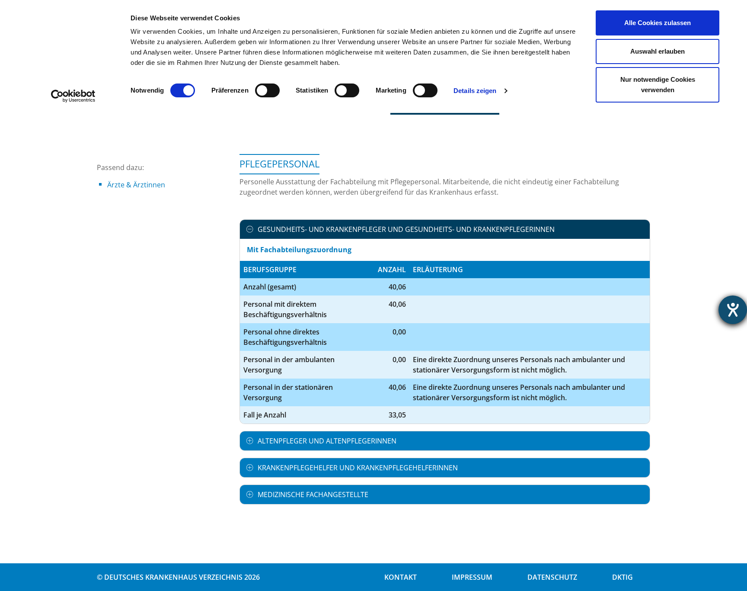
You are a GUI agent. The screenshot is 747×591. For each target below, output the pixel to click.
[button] (445, 229)
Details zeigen (474, 90)
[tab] (445, 229)
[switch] (267, 90)
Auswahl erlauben (657, 51)
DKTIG (622, 577)
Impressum (472, 577)
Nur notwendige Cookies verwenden (657, 84)
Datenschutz (552, 577)
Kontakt (400, 577)
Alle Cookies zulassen (657, 22)
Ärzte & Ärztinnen (136, 185)
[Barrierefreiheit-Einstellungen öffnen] (732, 310)
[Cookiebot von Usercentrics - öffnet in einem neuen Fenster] (73, 96)
